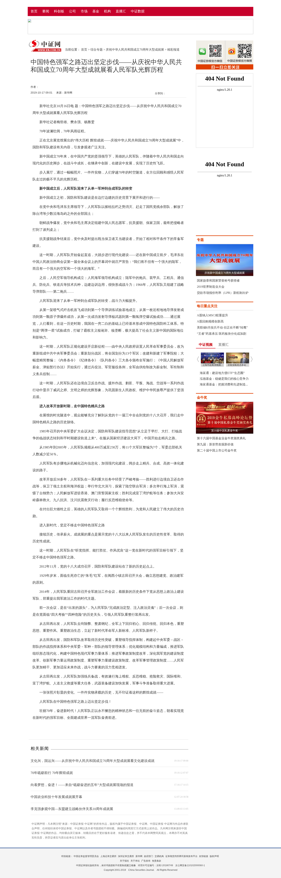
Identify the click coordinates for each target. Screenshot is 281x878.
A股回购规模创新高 (210, 321)
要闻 (45, 11)
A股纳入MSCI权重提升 (212, 315)
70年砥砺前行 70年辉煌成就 (52, 773)
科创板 (59, 11)
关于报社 (124, 860)
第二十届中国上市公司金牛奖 (217, 450)
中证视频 (206, 345)
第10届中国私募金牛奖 (224, 430)
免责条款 (156, 860)
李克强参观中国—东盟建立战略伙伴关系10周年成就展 (72, 809)
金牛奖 (202, 397)
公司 (72, 11)
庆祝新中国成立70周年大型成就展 (225, 272)
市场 (84, 11)
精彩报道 (173, 49)
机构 (107, 11)
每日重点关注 (207, 306)
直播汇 (121, 11)
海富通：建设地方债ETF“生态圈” (222, 373)
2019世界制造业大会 (210, 286)
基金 (95, 11)
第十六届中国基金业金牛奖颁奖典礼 (221, 438)
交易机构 (159, 856)
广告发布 (145, 860)
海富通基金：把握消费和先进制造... (224, 384)
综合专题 (96, 49)
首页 (34, 11)
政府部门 (148, 856)
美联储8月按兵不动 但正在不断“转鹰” (222, 327)
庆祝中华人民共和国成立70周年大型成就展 (135, 49)
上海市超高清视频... (212, 365)
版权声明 (214, 856)
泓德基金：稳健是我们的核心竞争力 (224, 378)
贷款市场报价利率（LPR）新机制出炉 (223, 292)
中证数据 (138, 11)
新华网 (139, 856)
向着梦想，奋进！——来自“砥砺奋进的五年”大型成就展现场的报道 (82, 785)
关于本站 (135, 860)
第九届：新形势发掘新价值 (215, 444)
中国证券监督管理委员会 (86, 856)
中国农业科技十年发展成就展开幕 (56, 797)
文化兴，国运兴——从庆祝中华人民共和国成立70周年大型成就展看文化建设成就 (92, 761)
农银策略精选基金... (238, 365)
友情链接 (203, 856)
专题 (200, 240)
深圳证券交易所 (126, 856)
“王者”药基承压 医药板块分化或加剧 (221, 333)
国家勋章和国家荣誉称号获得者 (218, 280)
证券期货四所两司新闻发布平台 (181, 856)
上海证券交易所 (108, 856)
